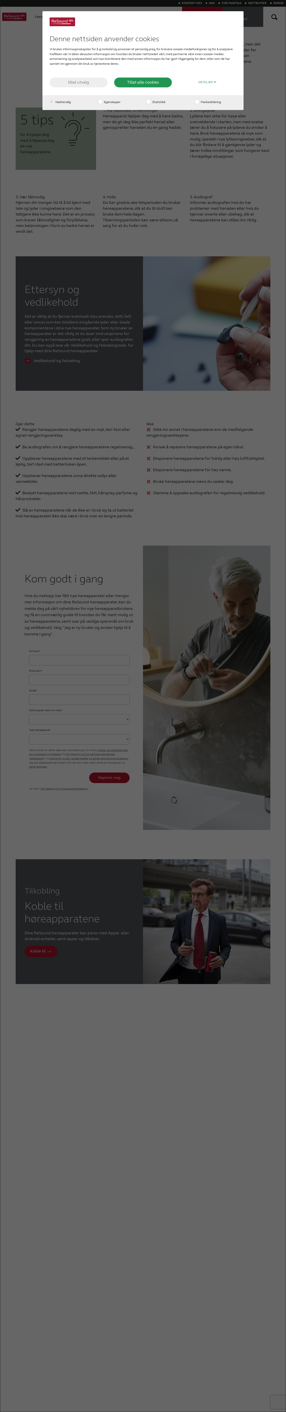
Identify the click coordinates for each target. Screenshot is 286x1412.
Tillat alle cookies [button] (143, 82)
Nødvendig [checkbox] (63, 102)
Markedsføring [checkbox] (210, 102)
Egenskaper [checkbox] (111, 102)
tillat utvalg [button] (78, 82)
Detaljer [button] (205, 82)
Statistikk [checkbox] (158, 102)
